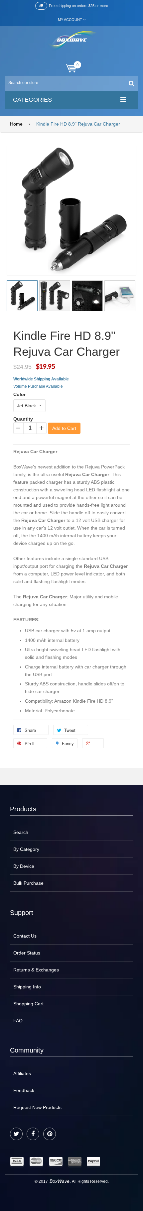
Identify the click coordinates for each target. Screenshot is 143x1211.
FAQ (18, 1020)
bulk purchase (28, 883)
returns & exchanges (36, 969)
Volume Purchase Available (38, 386)
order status (26, 953)
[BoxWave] (71, 41)
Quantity (23, 419)
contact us (25, 936)
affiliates (22, 1073)
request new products (37, 1107)
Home (16, 124)
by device (23, 866)
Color (19, 394)
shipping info (27, 986)
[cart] (71, 68)
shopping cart (28, 1003)
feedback (23, 1090)
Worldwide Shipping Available (41, 379)
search (20, 832)
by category (26, 849)
